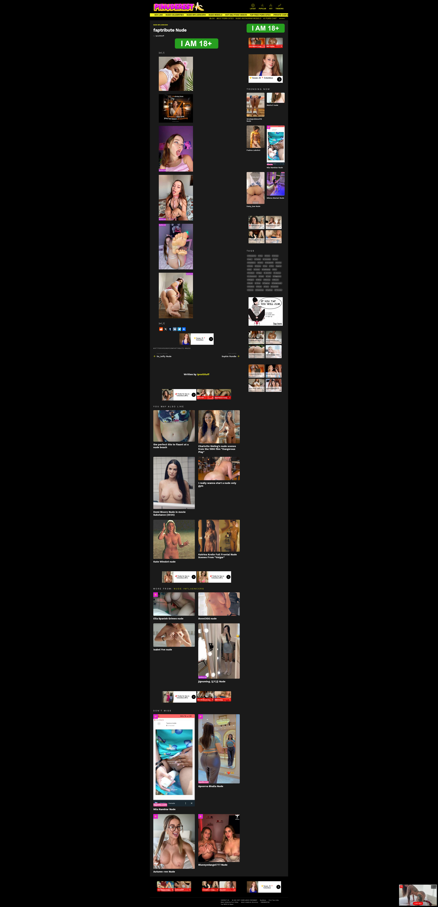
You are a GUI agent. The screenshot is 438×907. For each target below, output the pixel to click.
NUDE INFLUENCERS (196, 15)
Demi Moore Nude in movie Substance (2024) (169, 513)
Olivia (258, 283)
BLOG (212, 18)
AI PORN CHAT (270, 18)
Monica (267, 280)
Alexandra (252, 256)
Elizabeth (270, 262)
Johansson (252, 276)
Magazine (277, 276)
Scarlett (275, 286)
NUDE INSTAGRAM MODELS (248, 18)
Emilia (279, 262)
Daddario (252, 262)
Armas (276, 256)
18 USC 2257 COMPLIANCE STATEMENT (244, 900)
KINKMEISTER (265, 902)
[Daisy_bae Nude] (256, 188)
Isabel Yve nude (162, 649)
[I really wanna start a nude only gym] (219, 468)
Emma (258, 266)
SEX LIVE (158, 15)
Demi (261, 262)
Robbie (251, 286)
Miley (259, 280)
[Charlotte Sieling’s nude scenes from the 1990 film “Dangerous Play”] (219, 426)
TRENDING (279, 9)
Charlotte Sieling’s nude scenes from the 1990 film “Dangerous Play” (217, 449)
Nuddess (263, 900)
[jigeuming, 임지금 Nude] (219, 651)
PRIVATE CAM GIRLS (282, 15)
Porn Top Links (274, 900)
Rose (259, 286)
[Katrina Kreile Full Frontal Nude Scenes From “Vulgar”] (219, 536)
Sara (266, 286)
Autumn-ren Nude (164, 871)
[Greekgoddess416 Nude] (256, 105)
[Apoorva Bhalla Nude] (219, 748)
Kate (261, 276)
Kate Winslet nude (164, 561)
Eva (266, 266)
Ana (261, 256)
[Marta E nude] (276, 98)
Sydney (269, 290)
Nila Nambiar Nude (164, 809)
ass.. (250, 259)
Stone (251, 290)
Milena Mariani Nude (275, 198)
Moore (276, 280)
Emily (250, 266)
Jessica (277, 273)
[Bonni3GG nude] (219, 604)
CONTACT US (225, 900)
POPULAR (262, 9)
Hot (155, 594)
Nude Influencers (189, 588)
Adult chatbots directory (249, 902)
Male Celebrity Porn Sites (229, 902)
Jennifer (268, 273)
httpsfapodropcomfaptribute (169, 348)
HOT (270, 9)
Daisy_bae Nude (253, 206)
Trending (155, 716)
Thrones (279, 290)
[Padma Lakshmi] (256, 137)
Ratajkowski (277, 283)
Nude (188, 348)
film (272, 266)
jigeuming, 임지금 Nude (211, 681)
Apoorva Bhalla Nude (210, 786)
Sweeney (260, 290)
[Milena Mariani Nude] (276, 184)
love (268, 276)
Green (257, 269)
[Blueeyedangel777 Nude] (219, 838)
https (259, 273)
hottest (251, 273)
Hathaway (266, 269)
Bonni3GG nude (207, 618)
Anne (268, 256)
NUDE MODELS (215, 15)
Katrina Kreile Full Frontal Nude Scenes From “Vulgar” (217, 556)
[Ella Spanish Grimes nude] (174, 604)
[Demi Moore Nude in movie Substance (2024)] (174, 483)
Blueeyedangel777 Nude (212, 864)
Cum (275, 259)
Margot (251, 280)
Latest (253, 9)
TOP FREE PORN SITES (260, 15)
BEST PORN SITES (225, 18)
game (279, 266)
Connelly (267, 259)
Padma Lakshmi (253, 150)
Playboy (266, 283)
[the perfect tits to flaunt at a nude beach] (174, 426)
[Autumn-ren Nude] (174, 841)
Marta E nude (272, 105)
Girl (250, 269)
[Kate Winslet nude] (174, 539)
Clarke (258, 259)
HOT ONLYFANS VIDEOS (236, 15)
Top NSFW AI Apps (227, 904)
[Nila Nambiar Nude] (174, 760)
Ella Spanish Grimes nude (168, 618)
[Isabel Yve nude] (174, 635)
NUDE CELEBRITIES (175, 15)
